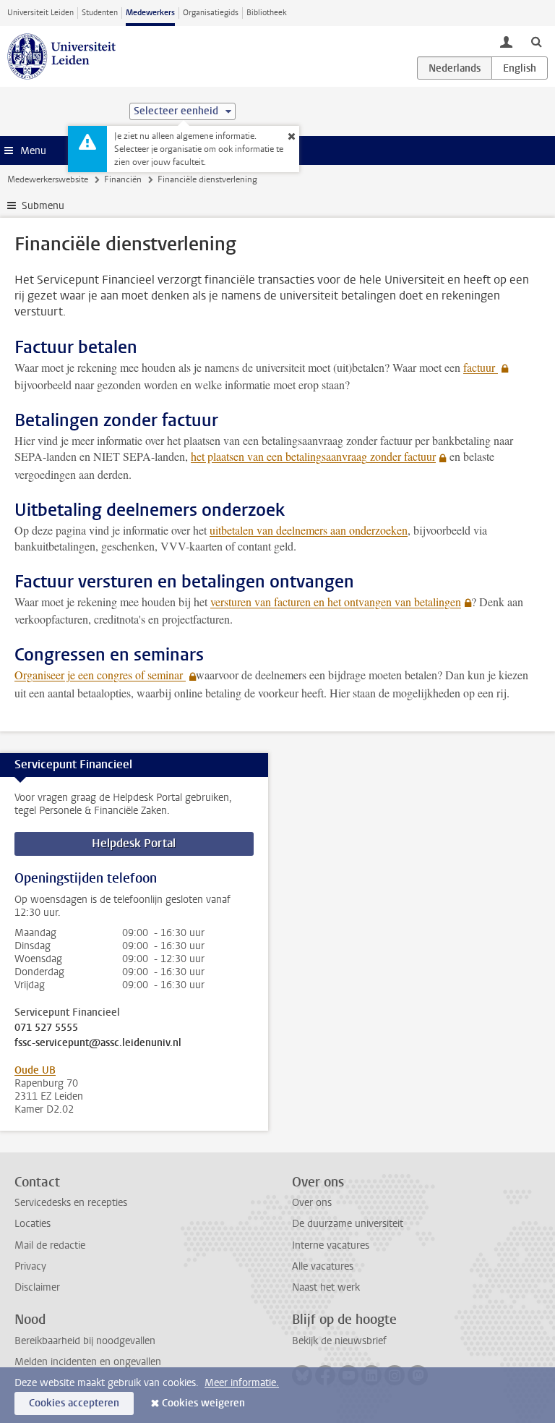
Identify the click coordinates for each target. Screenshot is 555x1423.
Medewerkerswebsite (47, 179)
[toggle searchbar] (536, 41)
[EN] (519, 68)
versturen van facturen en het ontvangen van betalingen (335, 601)
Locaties (32, 1224)
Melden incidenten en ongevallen (87, 1362)
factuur (480, 367)
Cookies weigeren (203, 1403)
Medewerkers (150, 12)
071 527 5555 (46, 1028)
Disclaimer (37, 1287)
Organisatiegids (210, 12)
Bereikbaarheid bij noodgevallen (84, 1341)
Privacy (30, 1266)
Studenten (100, 12)
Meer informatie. (242, 1383)
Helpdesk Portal (134, 843)
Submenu (43, 206)
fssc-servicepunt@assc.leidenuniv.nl (97, 1043)
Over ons (312, 1203)
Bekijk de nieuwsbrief (339, 1341)
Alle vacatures (322, 1266)
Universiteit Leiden (40, 12)
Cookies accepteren (74, 1403)
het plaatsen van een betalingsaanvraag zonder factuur (313, 456)
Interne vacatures (330, 1245)
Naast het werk (326, 1287)
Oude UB (35, 1070)
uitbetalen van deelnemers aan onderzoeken (309, 530)
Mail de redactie (49, 1245)
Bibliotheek (266, 12)
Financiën (123, 179)
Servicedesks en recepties (70, 1203)
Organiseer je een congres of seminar (100, 674)
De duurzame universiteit (347, 1224)
